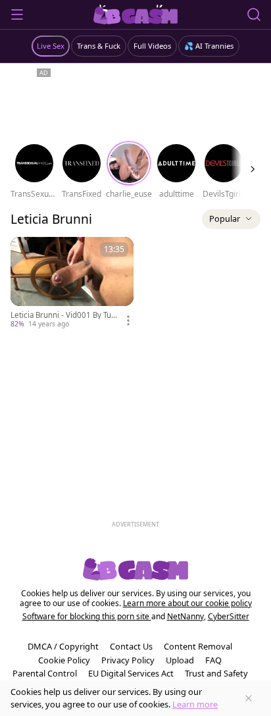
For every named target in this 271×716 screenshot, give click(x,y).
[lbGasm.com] (135, 14)
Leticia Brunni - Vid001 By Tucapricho (65, 315)
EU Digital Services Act (131, 673)
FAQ (213, 660)
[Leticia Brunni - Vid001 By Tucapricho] (72, 283)
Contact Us (131, 646)
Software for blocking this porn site (86, 616)
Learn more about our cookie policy (187, 603)
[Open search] (254, 14)
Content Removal (198, 646)
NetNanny (185, 616)
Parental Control (44, 673)
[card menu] (128, 320)
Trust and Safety (216, 673)
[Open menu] (17, 14)
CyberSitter (228, 616)
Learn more (195, 704)
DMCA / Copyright (63, 646)
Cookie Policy (64, 660)
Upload (180, 660)
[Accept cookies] (248, 698)
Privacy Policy (128, 660)
